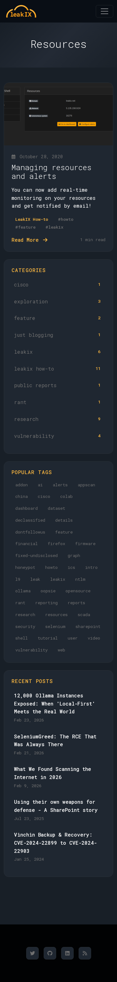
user (73, 638)
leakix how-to (57, 368)
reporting (46, 602)
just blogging (57, 335)
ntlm (80, 579)
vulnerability (57, 436)
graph (74, 555)
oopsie (48, 591)
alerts (60, 485)
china (21, 496)
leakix (57, 351)
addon (21, 485)
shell (21, 638)
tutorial (48, 638)
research (57, 419)
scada (84, 614)
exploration (57, 301)
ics (71, 567)
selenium (55, 626)
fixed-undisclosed (36, 555)
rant (57, 402)
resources (56, 614)
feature (57, 318)
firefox (56, 543)
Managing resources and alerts (51, 171)
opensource (78, 591)
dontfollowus (30, 532)
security (25, 626)
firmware (85, 543)
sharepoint (88, 626)
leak (35, 579)
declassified (30, 520)
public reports (57, 385)
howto (51, 567)
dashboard (26, 508)
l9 (17, 579)
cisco (57, 284)
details (64, 520)
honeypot (25, 567)
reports (76, 602)
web (61, 650)
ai (40, 485)
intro (91, 567)
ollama (23, 591)
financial (26, 543)
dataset (56, 508)
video (94, 638)
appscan (86, 485)
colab (66, 496)
